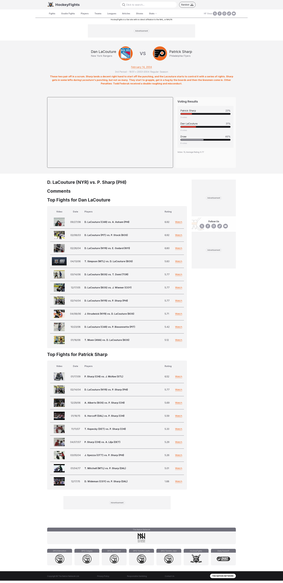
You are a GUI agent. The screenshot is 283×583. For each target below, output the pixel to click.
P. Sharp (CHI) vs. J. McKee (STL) (103, 376)
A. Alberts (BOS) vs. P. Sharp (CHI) (104, 402)
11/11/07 (75, 428)
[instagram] (224, 13)
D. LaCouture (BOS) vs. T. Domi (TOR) (106, 274)
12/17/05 (75, 287)
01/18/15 (75, 415)
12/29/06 (75, 402)
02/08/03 (75, 235)
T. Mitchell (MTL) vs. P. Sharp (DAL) (105, 468)
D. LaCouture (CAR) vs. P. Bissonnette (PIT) (109, 326)
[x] (215, 13)
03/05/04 (75, 455)
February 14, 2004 (141, 67)
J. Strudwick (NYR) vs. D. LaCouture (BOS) (109, 313)
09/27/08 (75, 222)
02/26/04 (75, 248)
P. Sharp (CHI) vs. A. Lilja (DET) (102, 442)
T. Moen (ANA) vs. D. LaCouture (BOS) (106, 339)
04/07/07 (75, 442)
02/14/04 (75, 300)
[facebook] (220, 13)
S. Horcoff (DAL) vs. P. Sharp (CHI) (104, 415)
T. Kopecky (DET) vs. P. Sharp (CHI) (105, 428)
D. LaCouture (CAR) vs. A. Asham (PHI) (106, 222)
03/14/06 (75, 274)
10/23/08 (75, 326)
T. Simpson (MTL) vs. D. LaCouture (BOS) (108, 261)
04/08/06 (75, 313)
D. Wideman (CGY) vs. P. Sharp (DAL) (106, 481)
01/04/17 (75, 468)
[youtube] (234, 13)
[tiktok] (229, 13)
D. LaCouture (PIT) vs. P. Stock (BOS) (106, 235)
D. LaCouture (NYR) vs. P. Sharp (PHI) (106, 300)
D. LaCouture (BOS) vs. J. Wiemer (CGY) (108, 287)
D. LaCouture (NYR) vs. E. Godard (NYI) (107, 248)
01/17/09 (75, 376)
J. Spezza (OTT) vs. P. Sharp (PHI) (104, 455)
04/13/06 (75, 261)
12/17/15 (75, 481)
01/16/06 (75, 339)
